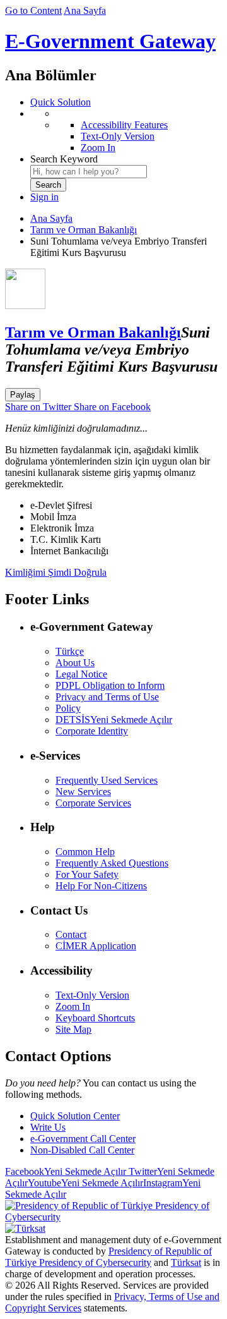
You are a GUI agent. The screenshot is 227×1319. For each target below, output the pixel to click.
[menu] (126, 131)
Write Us (48, 1127)
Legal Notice (81, 674)
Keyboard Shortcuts (95, 1017)
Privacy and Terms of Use (107, 696)
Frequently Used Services (106, 780)
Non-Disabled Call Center (82, 1150)
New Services (83, 791)
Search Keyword (64, 159)
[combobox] (88, 171)
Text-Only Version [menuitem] (117, 136)
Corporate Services (93, 803)
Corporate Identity (91, 731)
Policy (68, 708)
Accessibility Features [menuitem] (124, 124)
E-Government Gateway (110, 41)
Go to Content (33, 10)
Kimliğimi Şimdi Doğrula (56, 572)
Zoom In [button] (72, 1006)
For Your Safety (87, 874)
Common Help (85, 851)
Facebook (65, 1171)
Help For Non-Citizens (101, 885)
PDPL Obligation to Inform (110, 685)
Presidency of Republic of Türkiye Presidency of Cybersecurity (108, 1257)
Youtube (85, 1182)
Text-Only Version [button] (92, 995)
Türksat (186, 1262)
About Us (75, 662)
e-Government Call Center (83, 1138)
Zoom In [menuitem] (98, 147)
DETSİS (113, 719)
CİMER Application (95, 945)
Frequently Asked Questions (111, 863)
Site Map (73, 1029)
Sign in (44, 196)
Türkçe (69, 651)
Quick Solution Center (75, 1115)
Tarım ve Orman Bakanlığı (83, 229)
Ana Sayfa (85, 10)
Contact (70, 934)
